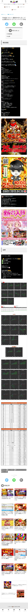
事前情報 (10, 33)
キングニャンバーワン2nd (21, 469)
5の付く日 (4, 469)
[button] (25, 307)
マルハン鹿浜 (5, 471)
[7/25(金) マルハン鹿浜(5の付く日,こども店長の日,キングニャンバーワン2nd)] (10, 348)
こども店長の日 (11, 469)
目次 (13, 30)
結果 (9, 36)
